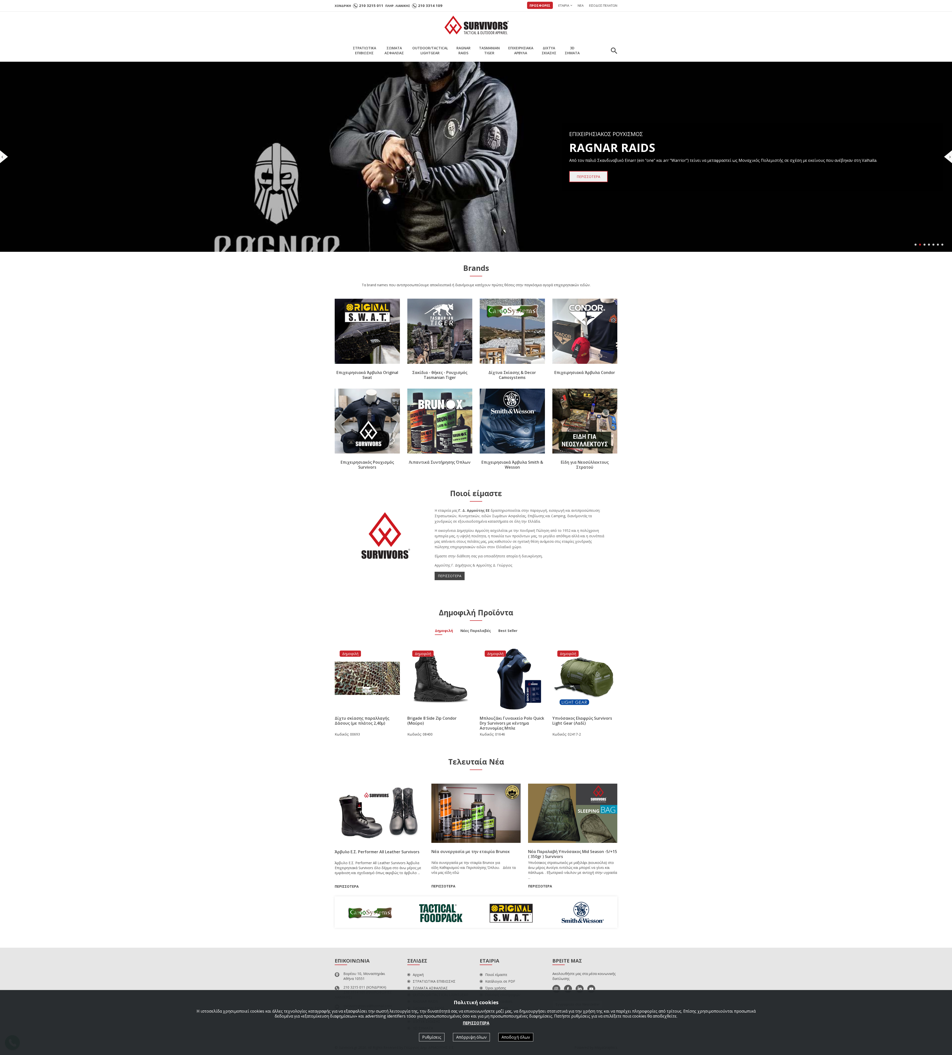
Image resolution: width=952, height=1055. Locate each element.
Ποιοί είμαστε (496, 974)
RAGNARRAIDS (463, 50)
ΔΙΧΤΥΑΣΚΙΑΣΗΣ (549, 50)
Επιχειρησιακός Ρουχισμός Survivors (367, 464)
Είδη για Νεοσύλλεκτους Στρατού (585, 464)
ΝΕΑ (581, 5)
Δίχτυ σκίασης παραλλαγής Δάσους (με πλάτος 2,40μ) (362, 720)
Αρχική (418, 974)
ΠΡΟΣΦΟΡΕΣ (540, 5)
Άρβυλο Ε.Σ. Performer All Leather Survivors (377, 852)
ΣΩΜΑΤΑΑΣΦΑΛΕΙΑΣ (394, 50)
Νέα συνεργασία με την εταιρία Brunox (470, 851)
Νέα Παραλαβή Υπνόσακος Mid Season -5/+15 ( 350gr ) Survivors (572, 854)
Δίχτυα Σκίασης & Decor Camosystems (512, 375)
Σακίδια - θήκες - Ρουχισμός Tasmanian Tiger (439, 375)
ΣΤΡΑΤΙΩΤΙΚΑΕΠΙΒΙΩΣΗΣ (364, 50)
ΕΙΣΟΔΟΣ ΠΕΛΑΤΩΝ (603, 5)
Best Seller (507, 631)
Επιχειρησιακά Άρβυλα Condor (584, 372)
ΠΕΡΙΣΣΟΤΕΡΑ (449, 575)
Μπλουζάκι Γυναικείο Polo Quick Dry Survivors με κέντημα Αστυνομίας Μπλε (512, 723)
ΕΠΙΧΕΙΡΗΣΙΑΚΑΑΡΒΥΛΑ (520, 50)
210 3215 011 (371, 5)
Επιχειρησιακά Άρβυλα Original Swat (367, 375)
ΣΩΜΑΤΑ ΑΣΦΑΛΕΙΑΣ (430, 988)
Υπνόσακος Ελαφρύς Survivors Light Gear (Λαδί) (582, 720)
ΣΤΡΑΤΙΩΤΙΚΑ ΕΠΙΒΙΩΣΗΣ (434, 981)
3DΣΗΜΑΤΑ (572, 50)
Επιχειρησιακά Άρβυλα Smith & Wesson (512, 464)
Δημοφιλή (444, 631)
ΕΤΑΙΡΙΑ (563, 5)
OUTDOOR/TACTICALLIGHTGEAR (430, 50)
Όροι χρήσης (495, 988)
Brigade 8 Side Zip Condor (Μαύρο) (432, 720)
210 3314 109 (430, 5)
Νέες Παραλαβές (475, 631)
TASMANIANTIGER (489, 50)
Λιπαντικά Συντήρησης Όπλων (440, 462)
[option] (370, 912)
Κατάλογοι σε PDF (500, 981)
